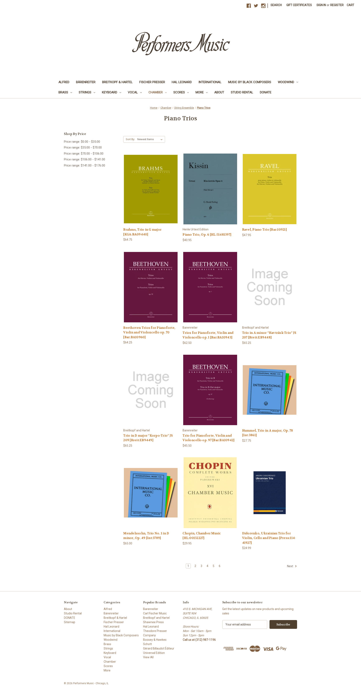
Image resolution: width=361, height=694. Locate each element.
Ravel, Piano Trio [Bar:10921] (264, 230)
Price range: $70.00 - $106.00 (83, 153)
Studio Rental (242, 92)
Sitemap (69, 622)
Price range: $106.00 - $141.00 (84, 159)
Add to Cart (150, 192)
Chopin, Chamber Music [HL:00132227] (202, 535)
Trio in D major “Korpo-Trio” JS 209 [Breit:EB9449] (148, 437)
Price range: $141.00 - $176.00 (84, 165)
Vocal (133, 92)
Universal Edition (154, 653)
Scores (179, 92)
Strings (85, 92)
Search (276, 5)
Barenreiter (150, 609)
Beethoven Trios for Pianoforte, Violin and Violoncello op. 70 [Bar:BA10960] (149, 332)
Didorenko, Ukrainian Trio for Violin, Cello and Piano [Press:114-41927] (269, 538)
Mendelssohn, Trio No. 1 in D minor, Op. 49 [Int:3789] (146, 535)
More (200, 92)
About (219, 92)
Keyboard (109, 92)
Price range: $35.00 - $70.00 (83, 147)
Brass (63, 92)
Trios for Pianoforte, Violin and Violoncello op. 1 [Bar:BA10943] (208, 335)
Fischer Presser (152, 82)
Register (337, 5)
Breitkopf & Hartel (117, 82)
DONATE (265, 92)
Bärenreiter (85, 82)
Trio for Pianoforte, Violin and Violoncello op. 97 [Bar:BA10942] (208, 437)
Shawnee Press (153, 622)
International (209, 82)
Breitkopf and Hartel (156, 617)
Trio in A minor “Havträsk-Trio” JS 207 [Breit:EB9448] (269, 335)
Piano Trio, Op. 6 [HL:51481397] (207, 235)
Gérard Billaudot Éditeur (158, 648)
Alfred (63, 82)
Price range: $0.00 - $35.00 (82, 142)
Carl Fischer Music (155, 613)
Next (290, 566)
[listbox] (151, 139)
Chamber (156, 92)
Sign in (321, 5)
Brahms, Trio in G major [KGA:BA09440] (142, 232)
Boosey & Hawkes (155, 639)
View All (148, 657)
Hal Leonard (182, 82)
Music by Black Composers (249, 82)
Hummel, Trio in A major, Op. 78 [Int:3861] (267, 432)
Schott (147, 644)
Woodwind (286, 82)
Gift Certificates (299, 5)
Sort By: (130, 139)
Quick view (150, 185)
